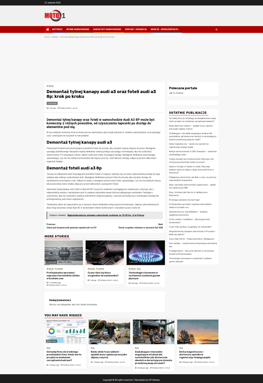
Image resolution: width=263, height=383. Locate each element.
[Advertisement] (131, 61)
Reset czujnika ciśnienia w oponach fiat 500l (141, 226)
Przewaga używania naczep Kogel (184, 199)
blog (139, 269)
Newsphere (140, 380)
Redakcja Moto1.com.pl (68, 108)
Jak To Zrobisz (176, 93)
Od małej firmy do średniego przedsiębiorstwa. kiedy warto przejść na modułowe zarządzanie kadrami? (64, 356)
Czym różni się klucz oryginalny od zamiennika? (103, 274)
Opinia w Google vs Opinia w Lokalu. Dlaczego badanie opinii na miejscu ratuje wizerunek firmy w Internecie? (191, 169)
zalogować (66, 304)
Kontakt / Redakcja (136, 29)
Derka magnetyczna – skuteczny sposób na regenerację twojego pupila (194, 355)
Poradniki (59, 269)
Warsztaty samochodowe (107, 29)
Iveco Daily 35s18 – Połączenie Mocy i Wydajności (191, 239)
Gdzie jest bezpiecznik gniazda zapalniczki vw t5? (72, 226)
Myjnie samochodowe (77, 29)
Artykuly (57, 29)
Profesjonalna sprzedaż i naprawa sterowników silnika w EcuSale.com (63, 275)
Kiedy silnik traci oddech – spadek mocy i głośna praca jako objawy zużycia (109, 355)
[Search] (216, 29)
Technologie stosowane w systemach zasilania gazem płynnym (144, 275)
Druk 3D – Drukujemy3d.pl (165, 29)
